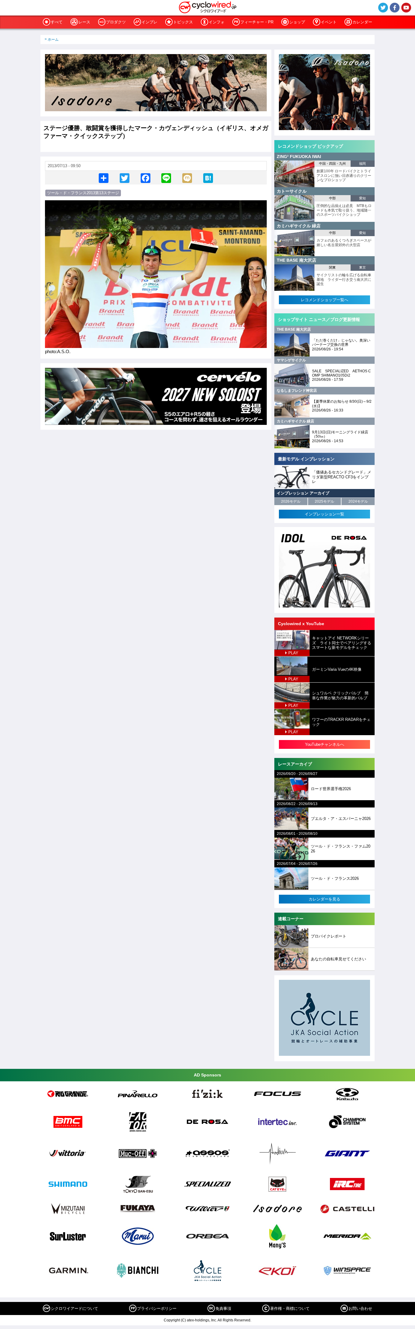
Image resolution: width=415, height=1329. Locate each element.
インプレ (149, 22)
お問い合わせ (360, 1308)
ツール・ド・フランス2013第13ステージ (83, 193)
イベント (329, 22)
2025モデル (324, 501)
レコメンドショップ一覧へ (324, 300)
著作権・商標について (290, 1308)
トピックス (183, 22)
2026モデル (290, 501)
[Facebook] (145, 177)
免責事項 (223, 1308)
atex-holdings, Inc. (202, 1320)
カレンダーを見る (324, 899)
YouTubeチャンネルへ (324, 744)
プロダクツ (116, 22)
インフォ (217, 22)
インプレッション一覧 (324, 514)
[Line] (166, 177)
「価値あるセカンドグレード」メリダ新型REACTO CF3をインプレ (341, 477)
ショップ (297, 22)
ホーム (53, 39)
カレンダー (362, 22)
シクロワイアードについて (74, 1308)
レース (84, 22)
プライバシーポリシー (157, 1308)
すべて (57, 22)
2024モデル (358, 501)
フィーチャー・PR (256, 22)
